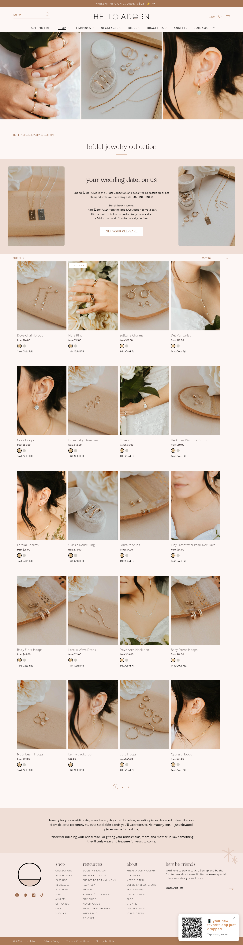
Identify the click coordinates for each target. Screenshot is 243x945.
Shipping (88, 889)
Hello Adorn (30, 941)
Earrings (61, 880)
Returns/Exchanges (96, 894)
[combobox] (31, 15)
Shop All (61, 913)
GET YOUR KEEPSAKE (121, 231)
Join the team (135, 913)
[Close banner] (234, 918)
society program (94, 871)
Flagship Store (136, 894)
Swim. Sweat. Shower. (97, 908)
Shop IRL (132, 903)
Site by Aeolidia (105, 941)
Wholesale (90, 913)
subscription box (94, 875)
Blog (130, 899)
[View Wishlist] (220, 16)
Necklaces (62, 884)
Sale (58, 908)
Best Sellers (63, 875)
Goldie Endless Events (141, 884)
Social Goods (136, 908)
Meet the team (136, 880)
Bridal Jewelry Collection (38, 134)
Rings (59, 894)
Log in (211, 16)
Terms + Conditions (77, 941)
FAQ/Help (89, 884)
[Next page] (127, 786)
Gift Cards (62, 903)
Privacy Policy (52, 941)
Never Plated (91, 903)
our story (133, 875)
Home (16, 134)
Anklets (60, 899)
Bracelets (62, 889)
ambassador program (141, 871)
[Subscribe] (231, 889)
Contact (88, 918)
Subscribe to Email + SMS (99, 880)
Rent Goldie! (135, 889)
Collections (63, 871)
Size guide (89, 899)
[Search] (48, 15)
